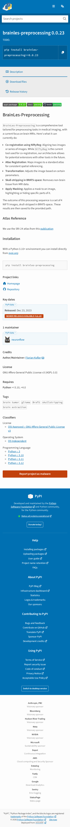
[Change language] (62, 6)
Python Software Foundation (33, 505)
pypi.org (13, 253)
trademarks (16, 816)
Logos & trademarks (35, 600)
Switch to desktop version (35, 688)
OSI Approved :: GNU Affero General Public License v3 (36, 429)
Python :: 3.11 (16, 459)
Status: (35, 516)
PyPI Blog (34, 586)
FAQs (35, 567)
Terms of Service (33, 660)
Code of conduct (33, 669)
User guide (33, 558)
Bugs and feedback (35, 623)
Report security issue (35, 664)
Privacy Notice (33, 673)
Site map (53, 819)
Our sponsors (35, 604)
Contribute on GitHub (34, 627)
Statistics (35, 595)
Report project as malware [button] (35, 474)
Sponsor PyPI (35, 636)
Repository (13, 289)
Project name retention (34, 563)
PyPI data (9, 304)
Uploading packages (33, 554)
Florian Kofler (33, 358)
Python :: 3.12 (16, 463)
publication (46, 229)
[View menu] (53, 6)
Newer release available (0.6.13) (24, 316)
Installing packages (34, 549)
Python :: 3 (14, 451)
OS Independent (17, 441)
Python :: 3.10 (16, 455)
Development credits (33, 641)
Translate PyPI (33, 632)
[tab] (35, 72)
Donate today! (35, 524)
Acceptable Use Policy (33, 678)
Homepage (13, 284)
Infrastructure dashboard (34, 591)
